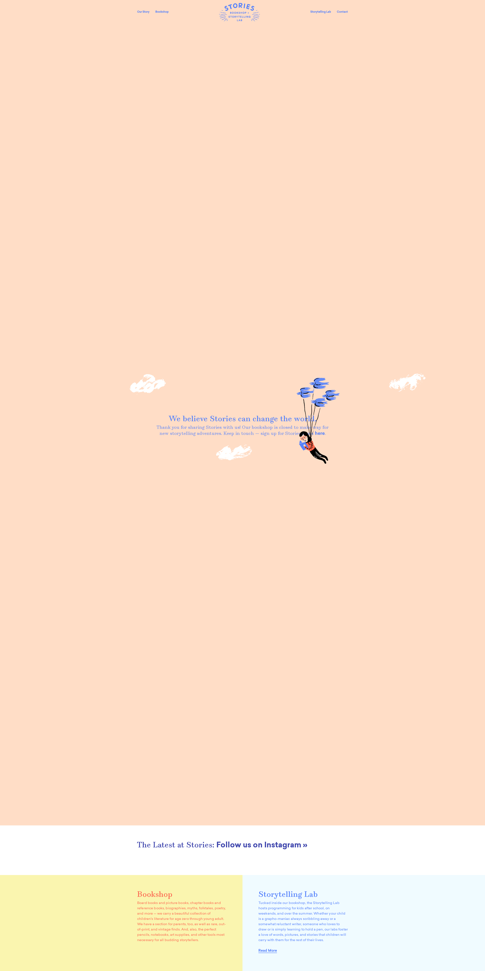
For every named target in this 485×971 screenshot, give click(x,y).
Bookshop (162, 12)
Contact (342, 12)
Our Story (143, 12)
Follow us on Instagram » (261, 845)
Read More (267, 951)
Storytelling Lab (320, 12)
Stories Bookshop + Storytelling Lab (239, 12)
